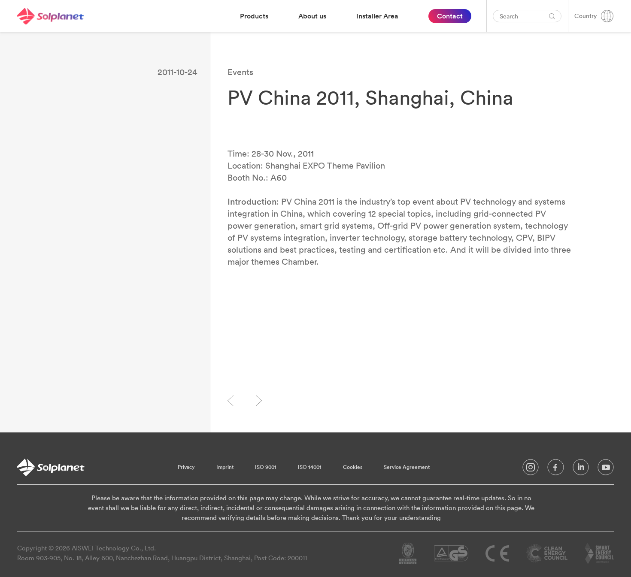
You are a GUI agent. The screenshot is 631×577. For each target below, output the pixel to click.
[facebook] (555, 469)
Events (240, 71)
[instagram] (530, 469)
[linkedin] (580, 469)
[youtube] (605, 469)
